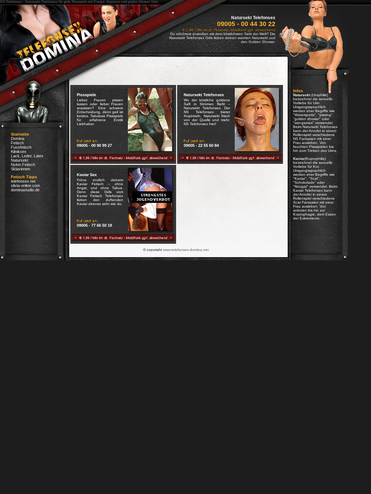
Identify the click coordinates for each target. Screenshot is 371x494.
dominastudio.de (25, 190)
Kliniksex (18, 151)
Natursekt (19, 160)
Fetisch (17, 143)
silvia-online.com (25, 185)
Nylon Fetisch (23, 164)
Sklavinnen (20, 169)
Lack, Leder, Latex (27, 156)
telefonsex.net (23, 181)
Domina (17, 138)
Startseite (20, 134)
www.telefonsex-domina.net (186, 250)
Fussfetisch (21, 147)
